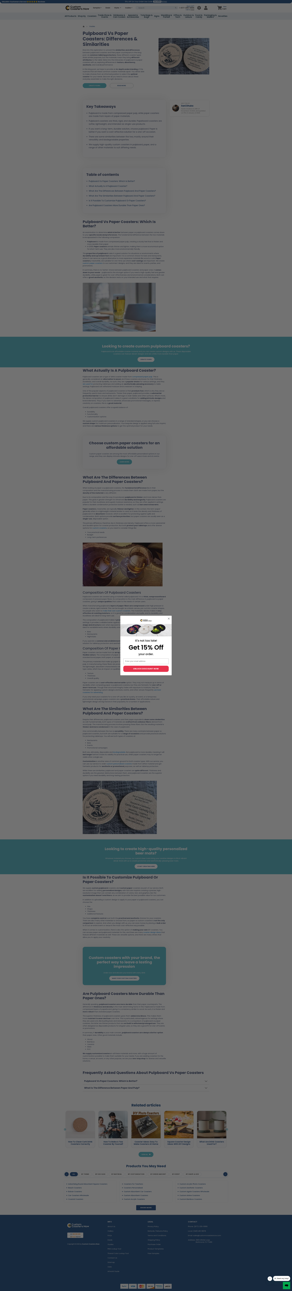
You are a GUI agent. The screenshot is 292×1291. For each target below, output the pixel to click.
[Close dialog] (169, 619)
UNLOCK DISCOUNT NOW (146, 668)
